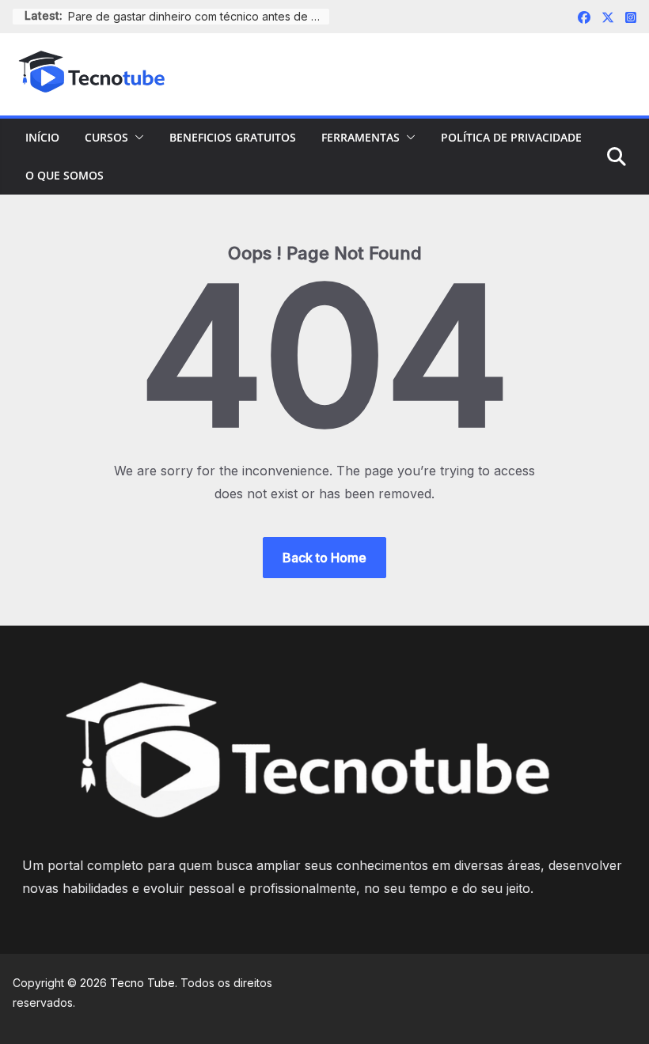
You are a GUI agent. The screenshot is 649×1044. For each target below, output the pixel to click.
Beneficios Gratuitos (232, 137)
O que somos (64, 175)
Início (42, 137)
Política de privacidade (511, 137)
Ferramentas (360, 137)
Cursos (106, 137)
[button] (136, 138)
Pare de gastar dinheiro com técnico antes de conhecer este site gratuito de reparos (198, 16)
